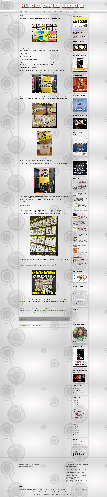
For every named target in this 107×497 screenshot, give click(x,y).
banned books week (47, 310)
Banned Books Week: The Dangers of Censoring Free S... (79, 414)
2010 (75, 434)
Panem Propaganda (76, 390)
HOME (21, 11)
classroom (25, 312)
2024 (75, 402)
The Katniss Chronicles (77, 388)
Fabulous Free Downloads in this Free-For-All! (82, 193)
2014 (75, 426)
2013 (75, 428)
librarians (47, 312)
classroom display (32, 312)
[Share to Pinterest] (24, 308)
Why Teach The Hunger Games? (35, 11)
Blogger (70, 494)
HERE (53, 160)
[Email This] (20, 308)
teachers (51, 312)
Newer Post (23, 319)
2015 (75, 424)
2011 (75, 432)
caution (60, 310)
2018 (75, 407)
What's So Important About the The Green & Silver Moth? (82, 228)
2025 (75, 400)
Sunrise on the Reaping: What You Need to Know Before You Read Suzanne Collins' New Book (82, 216)
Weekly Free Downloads (58, 11)
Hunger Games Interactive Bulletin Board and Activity (81, 250)
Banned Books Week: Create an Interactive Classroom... (79, 418)
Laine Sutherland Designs (79, 441)
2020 (75, 404)
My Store (75, 11)
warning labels (57, 312)
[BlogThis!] (21, 308)
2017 (75, 409)
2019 (75, 406)
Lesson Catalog (68, 11)
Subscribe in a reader (77, 289)
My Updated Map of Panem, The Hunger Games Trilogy (82, 182)
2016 (75, 422)
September (77, 411)
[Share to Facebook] (23, 308)
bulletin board (55, 310)
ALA (34, 310)
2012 (75, 430)
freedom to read (40, 312)
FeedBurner (82, 303)
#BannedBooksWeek (28, 310)
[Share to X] (22, 308)
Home (44, 319)
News (26, 11)
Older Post (66, 319)
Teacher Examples (47, 11)
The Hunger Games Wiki (78, 392)
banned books (39, 310)
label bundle (55, 210)
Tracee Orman (77, 444)
